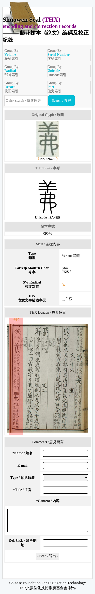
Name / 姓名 (22, 453)
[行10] (47, 378)
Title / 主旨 (22, 490)
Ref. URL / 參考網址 (22, 542)
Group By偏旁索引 (55, 87)
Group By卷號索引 (11, 55)
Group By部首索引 (11, 71)
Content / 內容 (48, 501)
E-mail (22, 465)
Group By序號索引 (59, 55)
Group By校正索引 (11, 87)
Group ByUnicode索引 (57, 71)
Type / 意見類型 (22, 477)
